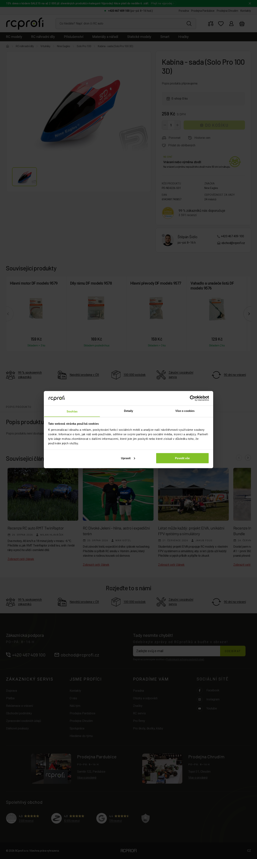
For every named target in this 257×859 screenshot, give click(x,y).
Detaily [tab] (128, 410)
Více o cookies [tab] (185, 410)
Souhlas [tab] (72, 411)
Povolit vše (182, 458)
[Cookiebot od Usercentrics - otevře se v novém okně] (192, 398)
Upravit (126, 458)
